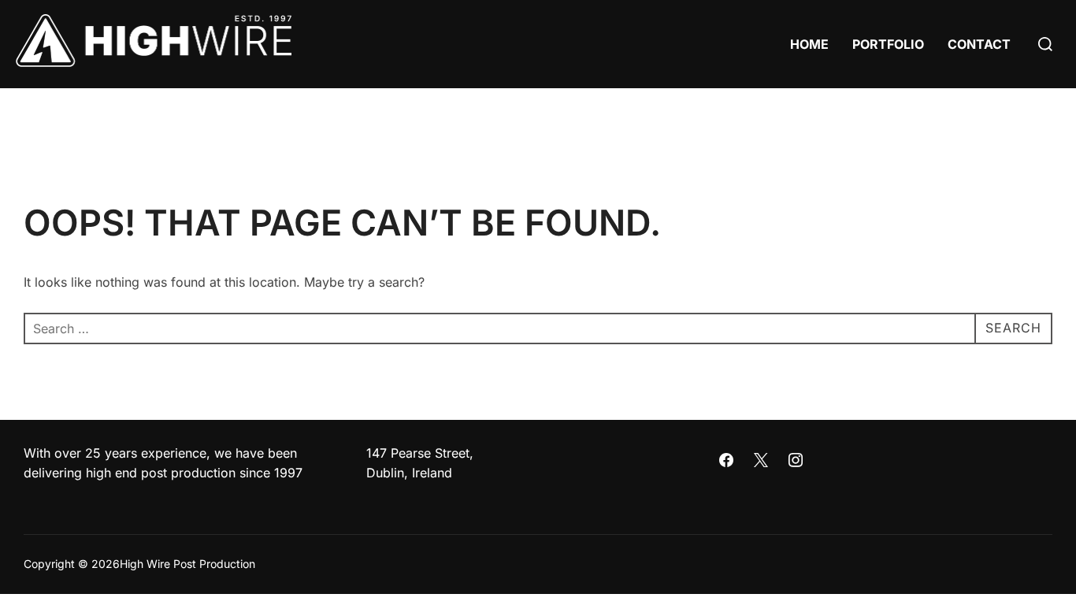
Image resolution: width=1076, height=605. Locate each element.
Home (809, 44)
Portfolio (888, 44)
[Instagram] (795, 461)
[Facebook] (727, 461)
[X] (761, 461)
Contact (979, 44)
